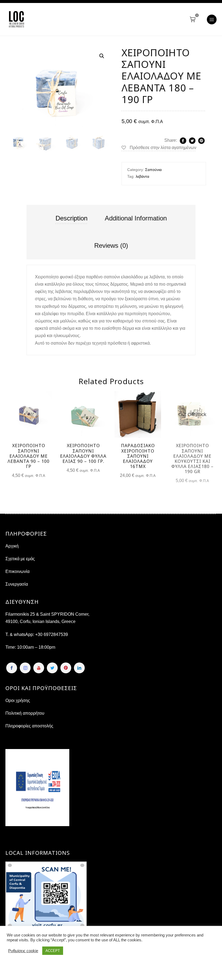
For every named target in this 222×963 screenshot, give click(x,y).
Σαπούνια (153, 169)
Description (71, 218)
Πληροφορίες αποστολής (29, 726)
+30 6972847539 (51, 634)
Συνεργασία (16, 584)
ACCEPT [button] (52, 951)
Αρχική (12, 546)
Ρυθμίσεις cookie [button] (23, 951)
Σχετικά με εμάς (20, 558)
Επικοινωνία (17, 571)
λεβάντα (142, 176)
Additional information (136, 218)
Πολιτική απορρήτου (24, 713)
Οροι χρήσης (17, 700)
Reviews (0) (111, 245)
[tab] (71, 218)
